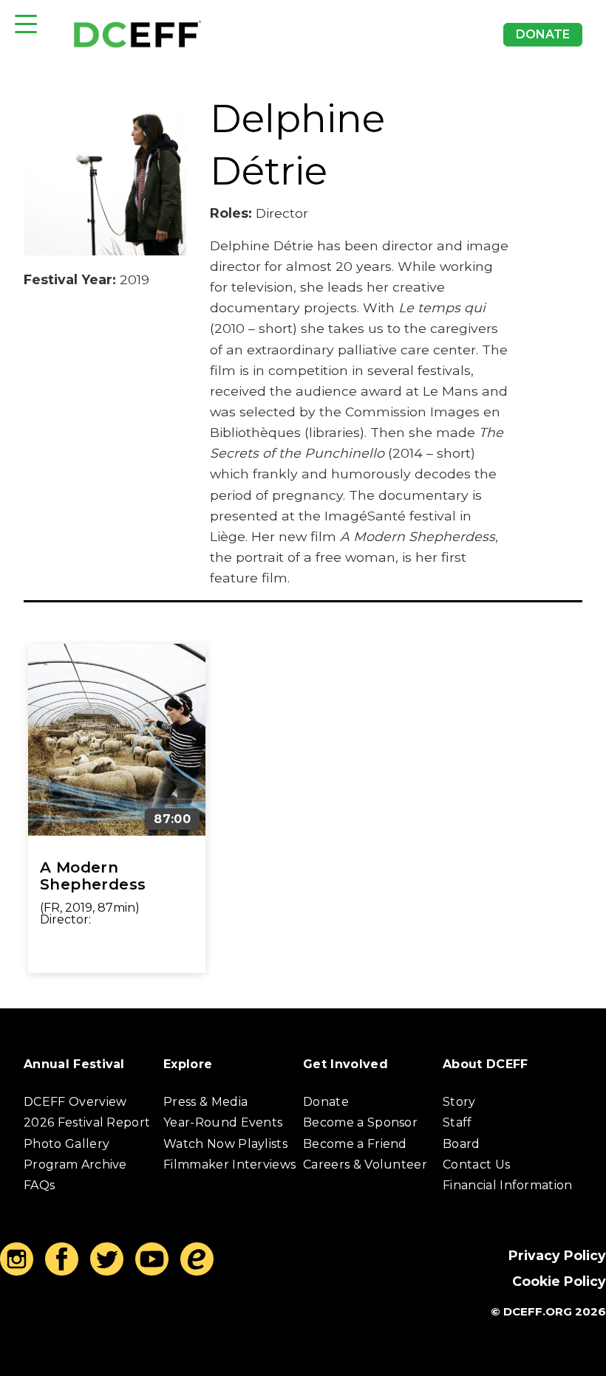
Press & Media (205, 1102)
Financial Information (508, 1185)
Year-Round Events (222, 1122)
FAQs (39, 1185)
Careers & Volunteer (365, 1164)
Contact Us (476, 1164)
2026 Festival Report (87, 1122)
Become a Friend (355, 1144)
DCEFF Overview (75, 1102)
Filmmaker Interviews (229, 1164)
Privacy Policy (557, 1255)
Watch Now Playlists (225, 1144)
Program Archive (75, 1164)
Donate (543, 34)
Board (461, 1144)
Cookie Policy (559, 1281)
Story (459, 1102)
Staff (457, 1122)
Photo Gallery (66, 1144)
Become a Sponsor (360, 1122)
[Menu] (26, 24)
